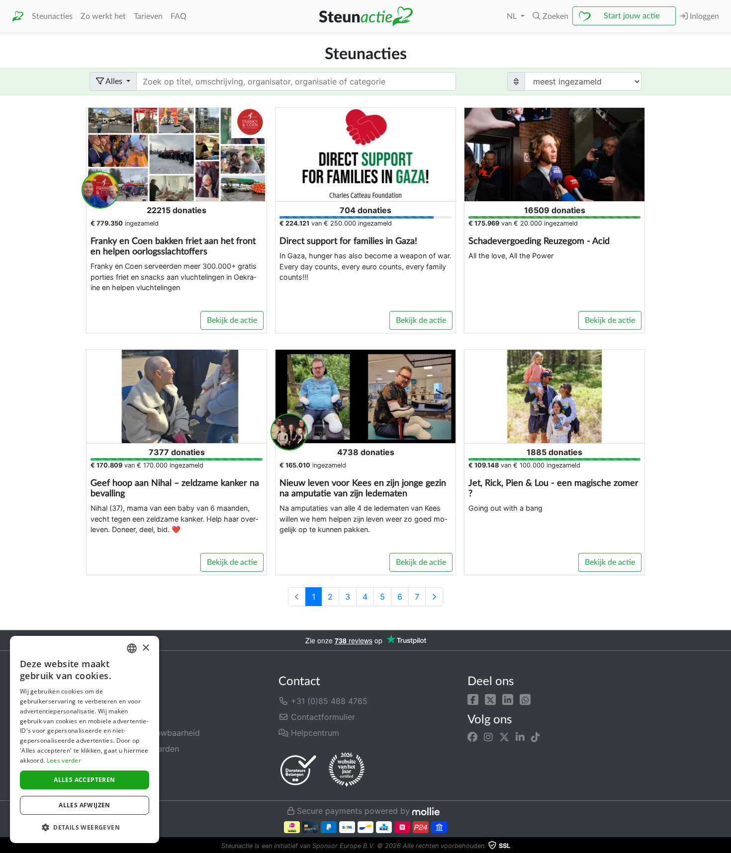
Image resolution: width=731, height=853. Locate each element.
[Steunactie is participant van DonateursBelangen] (298, 769)
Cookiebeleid (114, 780)
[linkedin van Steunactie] (520, 737)
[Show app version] (724, 846)
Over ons (106, 701)
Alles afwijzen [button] (84, 805)
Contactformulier (321, 717)
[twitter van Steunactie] (504, 737)
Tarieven (148, 16)
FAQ (178, 16)
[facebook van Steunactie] (472, 737)
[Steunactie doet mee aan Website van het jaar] (347, 770)
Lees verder (64, 760)
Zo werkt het (103, 16)
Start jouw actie (631, 16)
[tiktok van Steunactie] (535, 737)
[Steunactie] (18, 16)
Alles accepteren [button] (84, 779)
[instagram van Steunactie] (488, 737)
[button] (472, 699)
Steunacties (52, 16)
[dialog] (84, 739)
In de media (111, 717)
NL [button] (513, 16)
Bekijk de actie (232, 320)
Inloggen (703, 16)
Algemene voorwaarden (134, 749)
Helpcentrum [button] (313, 733)
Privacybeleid (115, 765)
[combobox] (132, 648)
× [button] (145, 648)
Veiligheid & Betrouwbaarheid (145, 733)
